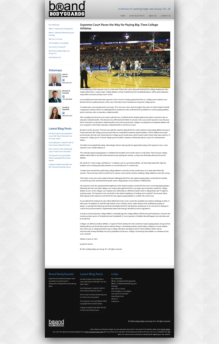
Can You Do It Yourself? (57, 47)
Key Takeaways (54, 25)
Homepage (68, 9)
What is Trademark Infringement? (61, 29)
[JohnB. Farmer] (65, 75)
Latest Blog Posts (136, 16)
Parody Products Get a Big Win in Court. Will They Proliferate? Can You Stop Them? (60, 136)
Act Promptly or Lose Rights (59, 43)
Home (123, 16)
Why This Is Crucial (55, 39)
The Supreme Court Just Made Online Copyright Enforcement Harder (60, 158)
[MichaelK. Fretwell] (66, 92)
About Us (153, 16)
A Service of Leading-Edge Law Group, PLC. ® (144, 8)
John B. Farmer (165, 329)
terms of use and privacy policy (94, 332)
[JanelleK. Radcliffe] (66, 108)
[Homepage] (56, 322)
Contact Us (166, 16)
